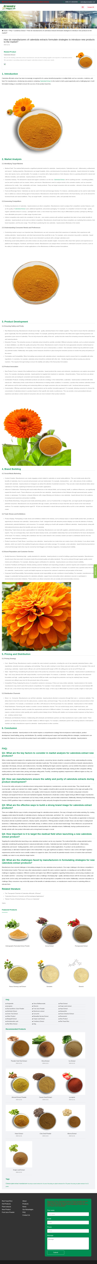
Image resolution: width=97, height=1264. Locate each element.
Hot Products (6, 1204)
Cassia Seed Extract (45, 1097)
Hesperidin (9, 1003)
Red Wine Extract (11, 1024)
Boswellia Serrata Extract (40, 1016)
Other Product (10, 1016)
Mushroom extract (38, 1011)
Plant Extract (63, 1003)
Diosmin (35, 1006)
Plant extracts (6, 1206)
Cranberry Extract (19, 30)
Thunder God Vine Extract (19, 1061)
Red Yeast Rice (64, 1021)
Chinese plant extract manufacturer (16, 1183)
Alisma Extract (72, 1133)
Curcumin (35, 1013)
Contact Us (26, 1215)
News (24, 1206)
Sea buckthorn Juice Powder (15, 1008)
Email (49, 1219)
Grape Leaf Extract (38, 1018)
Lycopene (72, 1097)
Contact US (91, 7)
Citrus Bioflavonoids (38, 1003)
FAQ (10, 30)
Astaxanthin (63, 1011)
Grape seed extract (65, 1006)
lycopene (9, 1006)
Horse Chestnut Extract (66, 1013)
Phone (49, 1227)
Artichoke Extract (11, 1011)
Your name (50, 1210)
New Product (63, 1018)
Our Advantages (27, 1209)
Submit (55, 1252)
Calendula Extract (45, 81)
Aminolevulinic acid (12, 1021)
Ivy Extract (72, 1061)
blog (34, 1024)
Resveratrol (63, 1016)
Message (50, 1235)
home (5, 30)
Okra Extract (45, 1061)
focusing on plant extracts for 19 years (37, 1183)
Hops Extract (63, 1008)
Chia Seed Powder (45, 1133)
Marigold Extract (11, 1018)
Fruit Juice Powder (38, 1008)
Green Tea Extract (12, 1013)
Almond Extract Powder (19, 1097)
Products (25, 1204)
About (24, 1201)
